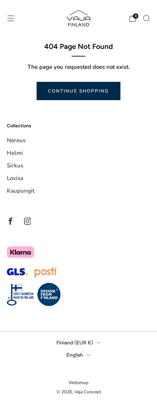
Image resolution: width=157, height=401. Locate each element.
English (74, 355)
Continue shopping (78, 91)
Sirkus (15, 165)
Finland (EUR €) (74, 342)
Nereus (16, 140)
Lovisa (15, 178)
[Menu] (10, 18)
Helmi (15, 153)
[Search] (146, 18)
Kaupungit (20, 191)
